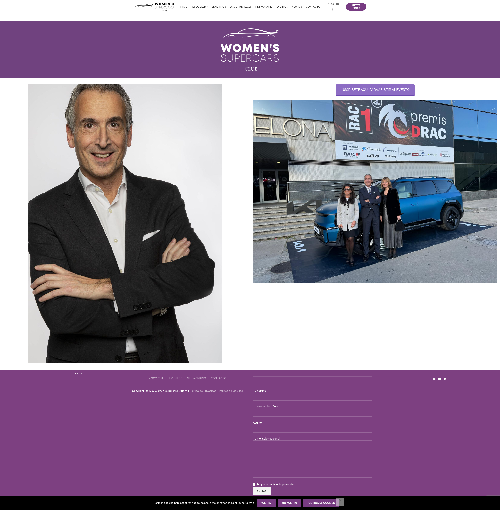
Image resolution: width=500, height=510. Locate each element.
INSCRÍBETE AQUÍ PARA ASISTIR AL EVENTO (375, 89)
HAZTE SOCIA (356, 7)
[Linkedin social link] (333, 9)
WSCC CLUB (157, 378)
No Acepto (289, 502)
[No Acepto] (340, 502)
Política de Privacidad (203, 390)
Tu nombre (259, 390)
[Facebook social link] (328, 4)
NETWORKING (196, 378)
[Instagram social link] (332, 4)
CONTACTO (218, 378)
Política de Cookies (231, 390)
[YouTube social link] (337, 4)
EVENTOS (175, 378)
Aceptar (266, 502)
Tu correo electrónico (266, 406)
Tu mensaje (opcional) (267, 438)
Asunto (257, 422)
